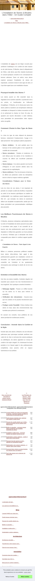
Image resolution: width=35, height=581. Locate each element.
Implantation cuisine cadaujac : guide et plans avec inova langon (17, 437)
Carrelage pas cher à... (8, 559)
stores (13, 64)
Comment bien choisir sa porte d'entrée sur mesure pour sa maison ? (17, 450)
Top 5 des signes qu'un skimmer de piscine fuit (15, 454)
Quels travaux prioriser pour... (10, 517)
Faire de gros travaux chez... (10, 547)
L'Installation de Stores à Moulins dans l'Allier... (16, 22)
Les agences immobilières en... (10, 505)
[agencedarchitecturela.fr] (17, 5)
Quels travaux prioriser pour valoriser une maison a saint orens (16, 418)
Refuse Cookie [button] (10, 576)
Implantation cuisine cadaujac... (10, 532)
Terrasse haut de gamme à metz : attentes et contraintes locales (15, 441)
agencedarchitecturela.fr (17, 18)
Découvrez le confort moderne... (10, 562)
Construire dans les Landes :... (10, 555)
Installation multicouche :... (9, 528)
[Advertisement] (17, 42)
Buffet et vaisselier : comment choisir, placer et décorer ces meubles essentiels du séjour (16, 428)
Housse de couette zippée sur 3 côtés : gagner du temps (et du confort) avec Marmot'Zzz (16, 423)
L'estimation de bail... (8, 502)
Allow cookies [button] (25, 576)
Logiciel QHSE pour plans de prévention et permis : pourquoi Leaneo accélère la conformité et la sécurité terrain (17, 414)
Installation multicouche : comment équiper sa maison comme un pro (15, 433)
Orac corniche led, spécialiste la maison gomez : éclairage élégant (7, 397)
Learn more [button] (27, 572)
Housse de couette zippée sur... (10, 521)
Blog (16, 20)
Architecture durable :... (8, 540)
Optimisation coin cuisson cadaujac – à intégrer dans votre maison (16, 445)
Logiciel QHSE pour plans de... (10, 513)
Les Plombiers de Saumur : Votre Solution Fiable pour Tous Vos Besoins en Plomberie (26, 399)
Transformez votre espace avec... (11, 543)
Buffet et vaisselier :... (8, 524)
